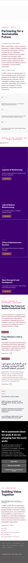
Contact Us (9, 547)
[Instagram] (7, 557)
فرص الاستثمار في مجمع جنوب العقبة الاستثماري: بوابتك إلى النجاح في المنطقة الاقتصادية (13, 365)
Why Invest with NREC (12, 545)
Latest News (5, 332)
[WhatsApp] (14, 557)
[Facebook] (3, 557)
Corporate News (16, 543)
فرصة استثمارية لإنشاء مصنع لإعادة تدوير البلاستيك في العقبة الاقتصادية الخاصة (12, 416)
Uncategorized (5, 358)
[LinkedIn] (10, 557)
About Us (9, 543)
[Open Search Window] (17, 557)
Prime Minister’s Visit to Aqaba (11, 338)
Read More (6, 353)
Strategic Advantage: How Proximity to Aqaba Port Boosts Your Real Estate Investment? (12, 410)
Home (3, 543)
